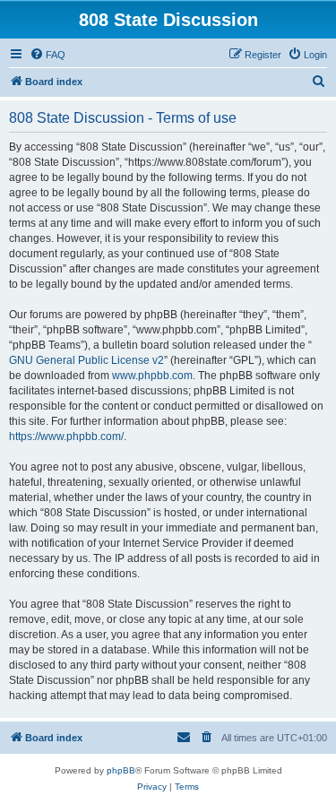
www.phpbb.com (152, 375)
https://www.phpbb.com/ (66, 436)
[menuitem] (47, 54)
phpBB (121, 770)
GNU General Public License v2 (86, 360)
